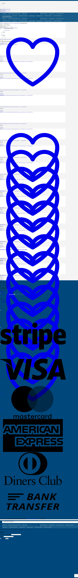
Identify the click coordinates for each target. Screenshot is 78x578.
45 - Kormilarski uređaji (16, 23)
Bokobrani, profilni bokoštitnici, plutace (14, 13)
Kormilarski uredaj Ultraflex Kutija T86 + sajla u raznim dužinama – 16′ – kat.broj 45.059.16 (13, 123)
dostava (2, 42)
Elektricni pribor (24, 13)
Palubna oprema (14, 15)
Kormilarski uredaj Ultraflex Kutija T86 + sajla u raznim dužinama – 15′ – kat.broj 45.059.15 (13, 106)
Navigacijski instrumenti (43, 13)
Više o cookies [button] (26, 529)
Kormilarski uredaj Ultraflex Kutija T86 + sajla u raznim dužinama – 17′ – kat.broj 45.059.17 (13, 140)
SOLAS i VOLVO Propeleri (57, 15)
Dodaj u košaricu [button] (2, 60)
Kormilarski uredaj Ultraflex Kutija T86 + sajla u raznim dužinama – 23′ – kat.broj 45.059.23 (13, 241)
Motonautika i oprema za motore (33, 13)
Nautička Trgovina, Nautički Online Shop (33, 518)
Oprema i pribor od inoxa (60, 13)
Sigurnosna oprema (32, 15)
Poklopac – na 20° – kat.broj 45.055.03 (5, 56)
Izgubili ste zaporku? (3, 540)
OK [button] (30, 529)
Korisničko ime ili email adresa (5, 534)
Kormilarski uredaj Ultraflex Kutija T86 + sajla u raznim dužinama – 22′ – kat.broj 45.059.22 (13, 224)
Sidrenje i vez (5, 13)
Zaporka (1, 536)
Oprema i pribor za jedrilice (7, 15)
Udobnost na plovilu (40, 15)
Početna (1, 23)
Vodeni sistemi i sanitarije (48, 15)
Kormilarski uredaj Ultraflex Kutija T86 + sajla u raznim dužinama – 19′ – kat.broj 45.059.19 (13, 174)
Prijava (7, 538)
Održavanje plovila (52, 13)
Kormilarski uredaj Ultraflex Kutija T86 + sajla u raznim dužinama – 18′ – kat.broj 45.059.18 (13, 157)
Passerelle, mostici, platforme (23, 15)
